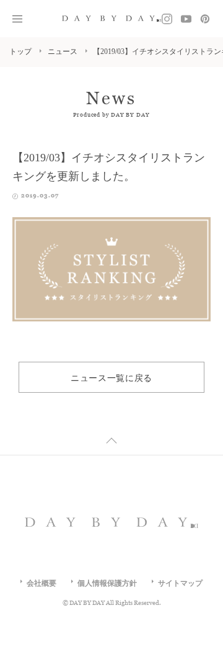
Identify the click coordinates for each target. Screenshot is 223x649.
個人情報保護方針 (107, 582)
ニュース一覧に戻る (111, 377)
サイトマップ (180, 582)
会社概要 (41, 582)
